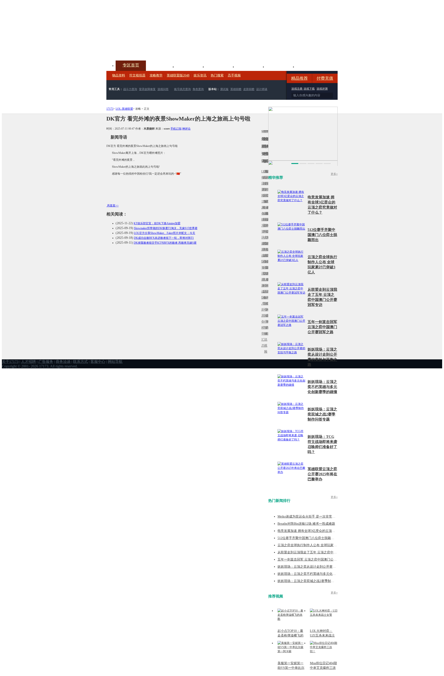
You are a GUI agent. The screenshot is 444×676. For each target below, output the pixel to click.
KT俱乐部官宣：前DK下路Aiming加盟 (157, 223)
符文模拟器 (137, 75)
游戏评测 (322, 88)
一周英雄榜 (263, 249)
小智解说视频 (264, 336)
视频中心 (161, 66)
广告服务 (45, 362)
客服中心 (97, 362)
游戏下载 (309, 88)
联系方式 (80, 362)
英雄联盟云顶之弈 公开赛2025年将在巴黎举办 (322, 474)
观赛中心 (221, 66)
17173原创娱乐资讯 (262, 219)
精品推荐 (299, 78)
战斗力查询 (130, 89)
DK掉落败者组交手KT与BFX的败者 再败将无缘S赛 (165, 242)
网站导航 (115, 362)
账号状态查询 (182, 89)
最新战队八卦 (262, 294)
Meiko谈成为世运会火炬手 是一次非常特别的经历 (313, 516)
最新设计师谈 (266, 294)
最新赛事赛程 (267, 282)
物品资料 (118, 75)
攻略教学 (156, 75)
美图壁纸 (281, 66)
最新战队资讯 (262, 258)
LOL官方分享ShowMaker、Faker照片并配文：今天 (164, 233)
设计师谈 (261, 89)
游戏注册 (297, 88)
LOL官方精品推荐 (263, 285)
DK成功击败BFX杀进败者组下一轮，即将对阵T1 (164, 237)
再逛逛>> (113, 205)
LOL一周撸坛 (267, 315)
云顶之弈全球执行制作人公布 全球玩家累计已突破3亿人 (318, 545)
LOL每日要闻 (262, 183)
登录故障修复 (147, 89)
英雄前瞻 (235, 89)
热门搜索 (217, 75)
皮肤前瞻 (248, 89)
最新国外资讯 (266, 186)
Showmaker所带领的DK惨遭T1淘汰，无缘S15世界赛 (165, 228)
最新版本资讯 (266, 222)
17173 (109, 108)
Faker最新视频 (264, 219)
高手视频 (234, 75)
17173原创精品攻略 (263, 189)
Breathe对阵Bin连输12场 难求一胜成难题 (306, 523)
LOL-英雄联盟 (124, 108)
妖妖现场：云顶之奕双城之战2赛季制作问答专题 (322, 414)
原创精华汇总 (262, 330)
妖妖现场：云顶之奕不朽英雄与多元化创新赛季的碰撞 (322, 387)
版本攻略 (251, 66)
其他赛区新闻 (267, 246)
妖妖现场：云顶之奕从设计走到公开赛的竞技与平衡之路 (318, 566)
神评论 (186, 128)
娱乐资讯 (200, 75)
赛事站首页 (267, 183)
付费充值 (325, 78)
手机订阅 (176, 128)
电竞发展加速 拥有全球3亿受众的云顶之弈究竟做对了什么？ (321, 531)
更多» (334, 174)
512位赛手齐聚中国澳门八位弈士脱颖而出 (322, 235)
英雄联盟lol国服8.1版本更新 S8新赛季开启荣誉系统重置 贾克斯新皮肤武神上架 (142, 49)
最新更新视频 (264, 186)
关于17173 (10, 362)
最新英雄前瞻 (266, 258)
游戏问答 (163, 89)
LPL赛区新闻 (267, 213)
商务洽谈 (63, 362)
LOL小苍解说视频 (264, 297)
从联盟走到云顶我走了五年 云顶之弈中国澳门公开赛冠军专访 (322, 552)
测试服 (224, 89)
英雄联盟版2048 (178, 75)
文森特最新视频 (264, 255)
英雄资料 (191, 66)
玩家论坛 (311, 66)
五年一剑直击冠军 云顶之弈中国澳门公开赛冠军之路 (322, 327)
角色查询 (198, 89)
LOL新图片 (263, 222)
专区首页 (131, 65)
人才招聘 (28, 362)
